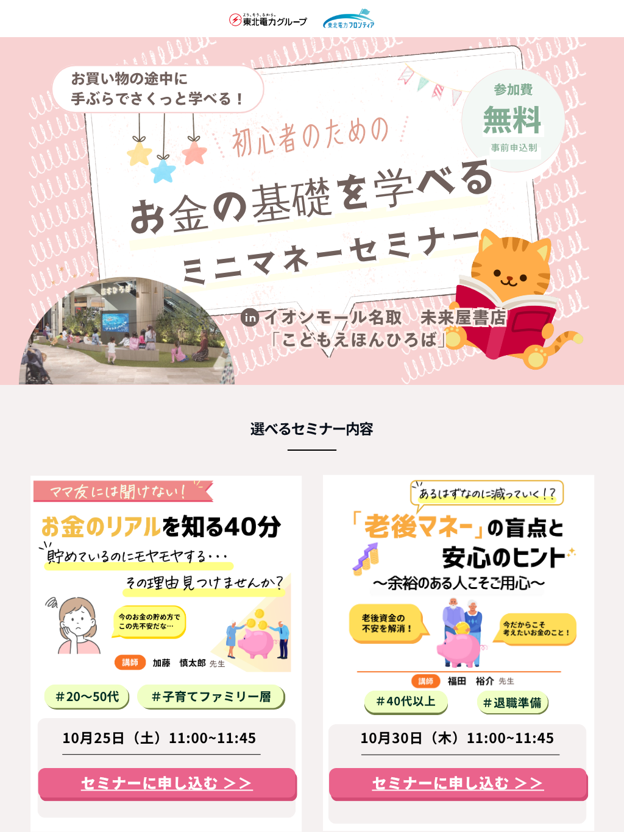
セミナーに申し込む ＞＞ (167, 783)
